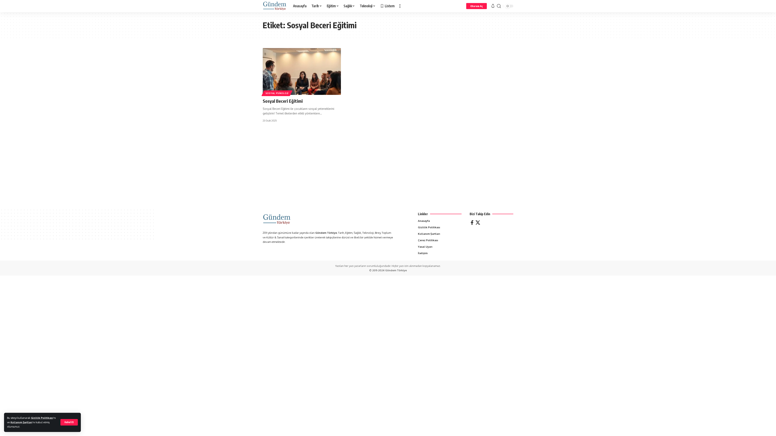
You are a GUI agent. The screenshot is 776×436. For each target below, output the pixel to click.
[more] (400, 6)
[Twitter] (477, 222)
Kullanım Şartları (21, 422)
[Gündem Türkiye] (275, 6)
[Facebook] (472, 222)
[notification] (493, 6)
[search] (499, 6)
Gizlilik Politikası (42, 417)
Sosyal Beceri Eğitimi (283, 101)
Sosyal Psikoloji (277, 93)
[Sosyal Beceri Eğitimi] (302, 71)
